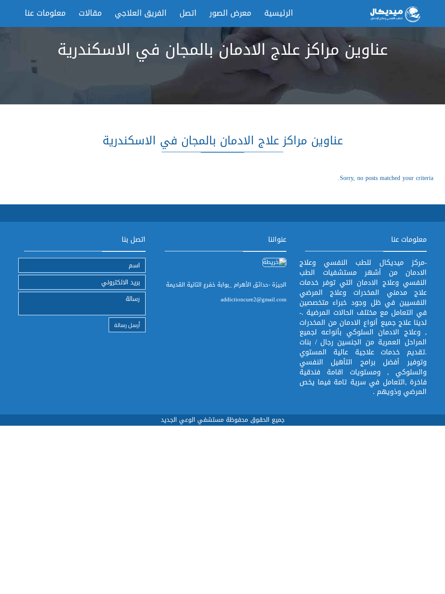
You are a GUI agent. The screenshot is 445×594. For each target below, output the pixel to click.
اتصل (187, 13)
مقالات (90, 13)
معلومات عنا (45, 13)
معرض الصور (230, 13)
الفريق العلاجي (140, 13)
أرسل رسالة (127, 325)
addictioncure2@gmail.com (253, 299)
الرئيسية (278, 13)
